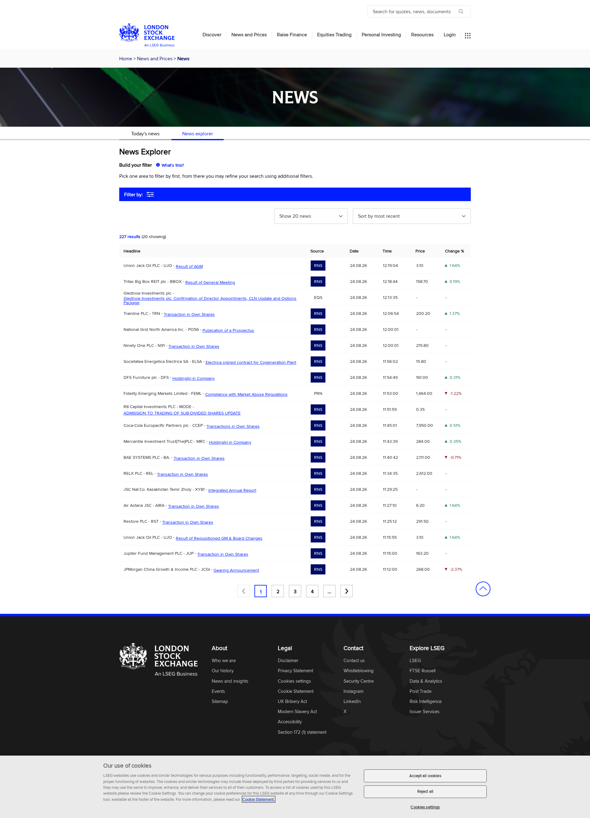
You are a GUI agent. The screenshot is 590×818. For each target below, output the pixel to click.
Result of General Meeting (210, 282)
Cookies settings (425, 807)
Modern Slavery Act (297, 712)
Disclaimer (288, 661)
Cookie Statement (295, 691)
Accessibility (290, 722)
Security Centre (359, 681)
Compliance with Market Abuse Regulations (246, 394)
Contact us (354, 661)
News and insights (230, 681)
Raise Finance (292, 34)
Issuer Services (424, 712)
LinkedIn (352, 702)
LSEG (415, 661)
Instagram (354, 691)
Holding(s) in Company (193, 378)
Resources (422, 34)
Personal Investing (381, 34)
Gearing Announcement (236, 570)
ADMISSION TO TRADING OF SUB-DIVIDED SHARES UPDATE (182, 413)
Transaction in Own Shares (189, 314)
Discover (212, 34)
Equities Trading (334, 34)
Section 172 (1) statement (302, 732)
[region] (295, 787)
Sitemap (220, 702)
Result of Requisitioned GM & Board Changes (219, 538)
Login (450, 34)
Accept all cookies (425, 775)
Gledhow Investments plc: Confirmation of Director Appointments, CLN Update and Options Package (210, 300)
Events (218, 691)
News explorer (197, 133)
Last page (346, 591)
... (329, 591)
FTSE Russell (422, 671)
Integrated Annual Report (232, 490)
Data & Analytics (426, 681)
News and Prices (249, 34)
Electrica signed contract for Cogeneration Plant (251, 362)
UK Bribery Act (292, 702)
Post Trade (420, 691)
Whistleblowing (359, 671)
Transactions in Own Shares (233, 426)
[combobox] (311, 217)
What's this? (173, 165)
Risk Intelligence (426, 702)
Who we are (224, 661)
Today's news (145, 133)
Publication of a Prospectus (228, 330)
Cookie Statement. (258, 799)
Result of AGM (189, 266)
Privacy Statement (295, 671)
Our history (223, 671)
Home (126, 58)
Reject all (425, 791)
